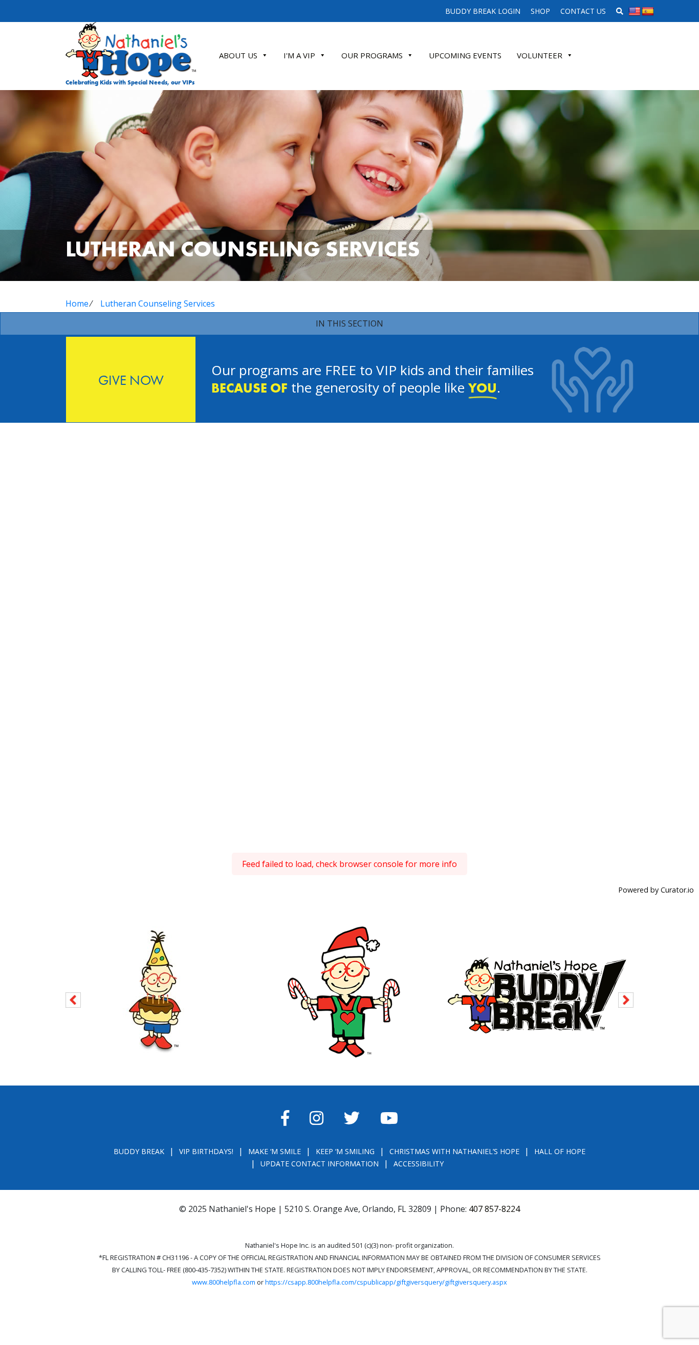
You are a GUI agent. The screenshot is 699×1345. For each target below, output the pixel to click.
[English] (634, 12)
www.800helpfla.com (223, 1282)
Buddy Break (139, 1151)
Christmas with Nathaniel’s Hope (454, 1151)
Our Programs (372, 55)
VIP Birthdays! (206, 1151)
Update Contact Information (319, 1163)
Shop (540, 11)
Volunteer (539, 55)
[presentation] (73, 998)
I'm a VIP (299, 55)
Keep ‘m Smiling (345, 1151)
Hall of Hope (559, 1151)
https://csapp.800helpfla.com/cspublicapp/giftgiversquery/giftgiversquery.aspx (386, 1282)
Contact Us (583, 11)
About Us (238, 55)
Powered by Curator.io (656, 890)
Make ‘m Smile (274, 1151)
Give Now (131, 380)
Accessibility (419, 1163)
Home (77, 303)
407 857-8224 (494, 1208)
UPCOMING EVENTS (465, 55)
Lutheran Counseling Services (157, 303)
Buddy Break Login (482, 11)
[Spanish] (648, 12)
